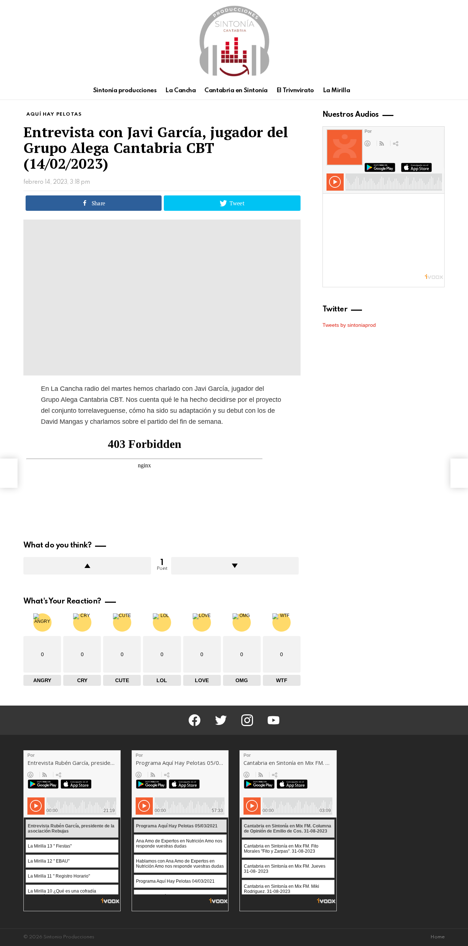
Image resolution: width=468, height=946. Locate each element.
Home (437, 937)
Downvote (235, 566)
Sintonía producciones (125, 90)
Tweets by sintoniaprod (349, 325)
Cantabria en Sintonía (236, 90)
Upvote (87, 566)
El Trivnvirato (295, 90)
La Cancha (180, 90)
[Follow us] (427, 90)
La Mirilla (336, 90)
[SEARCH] (440, 90)
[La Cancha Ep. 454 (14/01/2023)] (9, 473)
